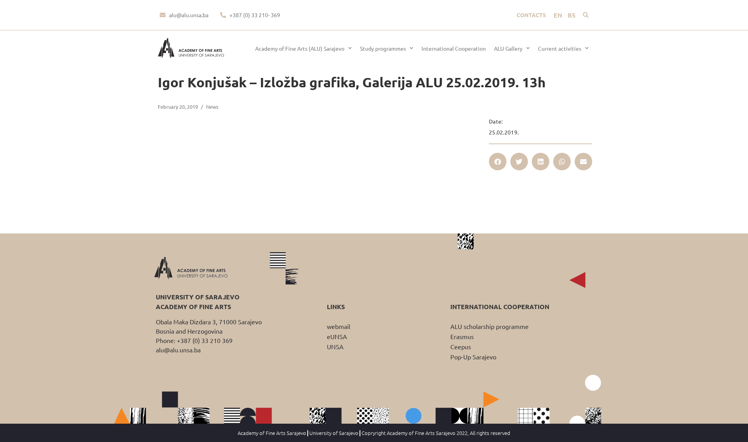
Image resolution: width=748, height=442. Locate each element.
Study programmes (383, 48)
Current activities (559, 48)
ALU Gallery (508, 48)
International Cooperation (454, 48)
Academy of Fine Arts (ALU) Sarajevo (299, 48)
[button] (585, 15)
